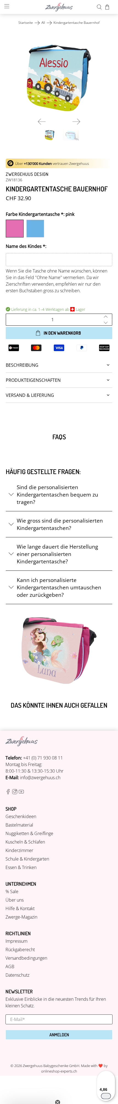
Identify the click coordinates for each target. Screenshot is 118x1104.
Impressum (16, 941)
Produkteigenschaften (33, 380)
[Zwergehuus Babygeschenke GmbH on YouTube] (21, 793)
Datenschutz (17, 975)
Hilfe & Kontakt (20, 908)
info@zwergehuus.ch (40, 778)
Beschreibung (22, 365)
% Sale (11, 891)
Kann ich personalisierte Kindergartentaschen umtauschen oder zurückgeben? (59, 587)
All (43, 22)
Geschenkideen (20, 816)
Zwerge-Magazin (21, 917)
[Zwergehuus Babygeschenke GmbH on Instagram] (14, 793)
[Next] (76, 121)
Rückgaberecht (20, 950)
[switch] (106, 1096)
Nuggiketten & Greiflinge (29, 833)
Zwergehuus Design (27, 174)
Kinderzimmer (19, 850)
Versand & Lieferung (30, 395)
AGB (9, 967)
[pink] (15, 228)
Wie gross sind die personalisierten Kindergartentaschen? (60, 524)
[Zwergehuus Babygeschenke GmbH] (59, 7)
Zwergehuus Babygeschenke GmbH (51, 1065)
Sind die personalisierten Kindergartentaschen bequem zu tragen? (57, 494)
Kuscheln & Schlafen (25, 842)
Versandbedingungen (26, 958)
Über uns (14, 900)
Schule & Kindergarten (27, 859)
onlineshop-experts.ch (59, 1071)
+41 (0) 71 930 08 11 (43, 758)
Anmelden (59, 1034)
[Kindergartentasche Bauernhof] (59, 77)
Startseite (25, 22)
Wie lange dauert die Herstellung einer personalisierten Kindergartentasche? (57, 554)
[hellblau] (35, 228)
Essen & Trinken (20, 867)
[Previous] (42, 121)
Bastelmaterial (19, 825)
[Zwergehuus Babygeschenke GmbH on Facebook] (8, 793)
